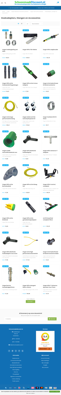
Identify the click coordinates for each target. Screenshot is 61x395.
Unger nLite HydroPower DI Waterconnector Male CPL (50, 253)
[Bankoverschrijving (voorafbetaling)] (10, 388)
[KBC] (28, 388)
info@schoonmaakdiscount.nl (16, 345)
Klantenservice (15, 358)
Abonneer (52, 319)
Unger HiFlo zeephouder (50, 49)
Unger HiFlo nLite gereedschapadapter (29, 219)
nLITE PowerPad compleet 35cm (48, 219)
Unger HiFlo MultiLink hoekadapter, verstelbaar (29, 152)
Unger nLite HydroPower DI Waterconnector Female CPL (50, 85)
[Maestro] (37, 388)
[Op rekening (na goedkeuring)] (24, 388)
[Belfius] (15, 388)
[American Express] (6, 388)
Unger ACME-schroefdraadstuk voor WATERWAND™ (9, 152)
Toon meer (30, 301)
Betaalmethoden (16, 362)
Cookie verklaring (16, 378)
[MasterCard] (42, 388)
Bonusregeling (16, 369)
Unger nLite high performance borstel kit (30, 252)
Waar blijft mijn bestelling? (16, 367)
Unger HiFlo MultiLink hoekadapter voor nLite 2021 (9, 253)
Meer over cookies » (30, 393)
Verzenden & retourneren (16, 365)
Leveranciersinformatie (16, 360)
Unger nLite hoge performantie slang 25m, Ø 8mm (8, 118)
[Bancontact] (46, 388)
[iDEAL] (19, 388)
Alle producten (45, 367)
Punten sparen (15, 381)
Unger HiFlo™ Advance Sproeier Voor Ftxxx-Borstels (50, 287)
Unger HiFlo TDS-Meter (30, 49)
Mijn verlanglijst (45, 362)
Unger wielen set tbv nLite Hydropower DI (29, 118)
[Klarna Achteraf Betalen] (33, 388)
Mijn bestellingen (45, 360)
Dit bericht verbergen (54, 391)
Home (3, 11)
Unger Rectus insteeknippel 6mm (8, 286)
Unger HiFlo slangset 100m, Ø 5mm (29, 286)
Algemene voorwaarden (15, 376)
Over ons (16, 372)
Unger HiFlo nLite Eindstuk (7, 219)
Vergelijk (45, 365)
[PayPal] (50, 388)
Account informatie (45, 358)
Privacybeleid (16, 374)
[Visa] (55, 388)
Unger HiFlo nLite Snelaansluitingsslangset (10, 84)
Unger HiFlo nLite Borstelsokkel (7, 185)
